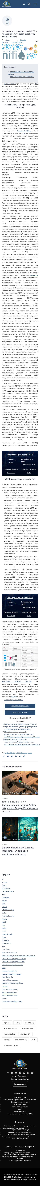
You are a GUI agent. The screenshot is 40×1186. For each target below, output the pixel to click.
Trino (4, 946)
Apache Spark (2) (9, 1034)
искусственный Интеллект (12, 974)
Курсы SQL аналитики (10, 980)
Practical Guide (7, 934)
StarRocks (5, 940)
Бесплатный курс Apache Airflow (14, 959)
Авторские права (20, 1111)
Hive (3, 904)
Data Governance (8, 891)
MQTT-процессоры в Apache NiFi (22, 77)
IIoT (14, 753)
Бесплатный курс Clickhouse (12, 965)
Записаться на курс (20, 712)
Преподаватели (20, 1104)
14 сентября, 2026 (29, 464)
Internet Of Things (24, 131)
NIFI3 (11, 463)
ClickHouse (6, 888)
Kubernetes (34, 275)
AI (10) (18, 1023)
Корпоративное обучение (20, 1102)
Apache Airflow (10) (10, 1028)
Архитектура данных (9, 953)
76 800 (29, 473)
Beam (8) (7, 1040)
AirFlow (4, 882)
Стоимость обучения (29, 469)
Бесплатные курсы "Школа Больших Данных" (18, 956)
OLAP (4, 931)
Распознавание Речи (9, 995)
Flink (3, 894)
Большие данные (26, 753)
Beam (4, 885)
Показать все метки (11, 1045)
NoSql (4, 928)
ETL (11, 753)
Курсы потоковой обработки (12, 983)
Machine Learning (8, 916)
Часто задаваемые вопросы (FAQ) (20, 1114)
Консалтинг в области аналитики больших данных (17, 1157)
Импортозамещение (9, 971)
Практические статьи (10, 989)
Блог (21, 42)
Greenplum (5, 898)
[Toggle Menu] (35, 4)
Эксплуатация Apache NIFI (20, 455)
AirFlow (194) (29, 1023)
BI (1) (33, 1040)
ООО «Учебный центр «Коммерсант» (21, 1177)
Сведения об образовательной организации (20, 1100)
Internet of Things (8, 910)
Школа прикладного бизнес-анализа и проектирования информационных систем (19, 1153)
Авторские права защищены (13, 1174)
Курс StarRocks (7, 977)
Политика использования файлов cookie (20, 1134)
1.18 (23, 133)
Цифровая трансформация (12, 1001)
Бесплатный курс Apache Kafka (13, 962)
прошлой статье (10, 84)
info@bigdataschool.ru (20, 1079)
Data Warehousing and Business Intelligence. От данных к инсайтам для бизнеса (18, 851)
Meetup (4, 919)
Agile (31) (7, 1023)
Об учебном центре (20, 1097)
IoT (17, 753)
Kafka (4, 913)
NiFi (18, 42)
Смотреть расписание (20, 706)
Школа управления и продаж (20, 1161)
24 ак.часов (11, 473)
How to (4, 907)
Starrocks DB (6, 943)
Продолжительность (11, 469)
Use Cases (5, 950)
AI (2, 879)
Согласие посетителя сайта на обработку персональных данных (17, 1137)
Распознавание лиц (9, 992)
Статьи (4, 998)
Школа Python (20, 1150)
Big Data (14, 697)
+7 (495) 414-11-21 (20, 1076)
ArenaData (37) (25, 1034)
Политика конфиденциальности (20, 1132)
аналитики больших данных (16, 681)
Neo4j (4, 922)
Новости (5, 986)
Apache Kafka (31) (28, 1028)
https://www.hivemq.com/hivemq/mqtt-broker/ (20, 724)
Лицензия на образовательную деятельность (20, 1126)
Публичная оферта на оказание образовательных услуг (15, 1129)
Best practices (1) (21, 1040)
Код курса (10, 459)
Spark (4, 937)
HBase (4, 901)
